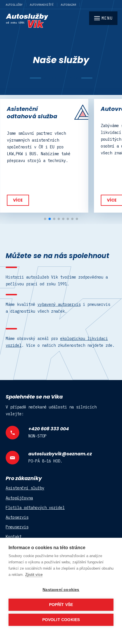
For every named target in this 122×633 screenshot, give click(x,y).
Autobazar (68, 5)
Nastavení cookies (61, 590)
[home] (61, 20)
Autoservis (17, 517)
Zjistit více (34, 574)
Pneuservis (17, 527)
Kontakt (14, 536)
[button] (45, 219)
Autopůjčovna (19, 498)
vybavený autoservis (59, 304)
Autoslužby (14, 5)
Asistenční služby (25, 488)
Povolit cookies (61, 620)
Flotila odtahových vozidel (35, 507)
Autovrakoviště (42, 5)
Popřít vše (61, 605)
